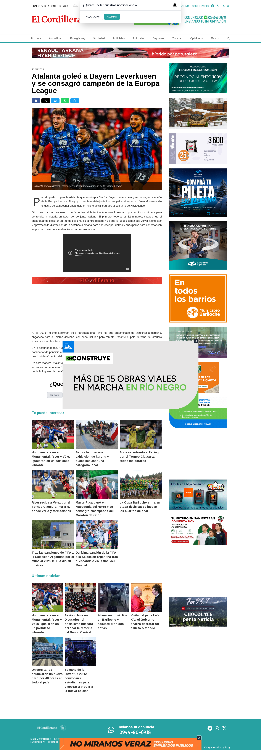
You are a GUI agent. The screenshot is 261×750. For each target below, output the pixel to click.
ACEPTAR (112, 17)
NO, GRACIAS (93, 17)
